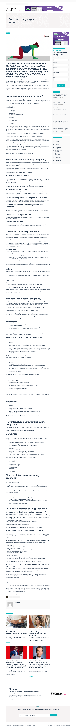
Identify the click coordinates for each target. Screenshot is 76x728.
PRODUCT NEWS (47, 3)
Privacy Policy (49, 725)
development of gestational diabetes (13, 193)
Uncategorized (58, 161)
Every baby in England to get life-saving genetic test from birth (60, 129)
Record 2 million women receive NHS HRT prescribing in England (18, 3)
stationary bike (9, 264)
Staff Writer (16, 32)
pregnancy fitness (16, 596)
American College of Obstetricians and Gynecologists (31, 101)
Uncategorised (58, 160)
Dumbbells (12, 303)
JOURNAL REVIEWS (58, 150)
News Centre (57, 154)
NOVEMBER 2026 (58, 156)
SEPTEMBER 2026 (58, 159)
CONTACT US (67, 3)
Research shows (35, 185)
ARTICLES (53, 3)
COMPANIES (57, 144)
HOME (39, 3)
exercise (10, 596)
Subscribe (61, 85)
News (14, 22)
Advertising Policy (56, 725)
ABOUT (62, 3)
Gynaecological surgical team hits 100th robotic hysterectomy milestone (60, 123)
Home (10, 22)
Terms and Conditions (65, 725)
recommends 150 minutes (17, 429)
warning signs (33, 457)
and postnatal (46, 208)
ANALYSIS (56, 140)
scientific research (34, 99)
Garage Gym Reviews (18, 594)
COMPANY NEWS (58, 147)
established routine (13, 127)
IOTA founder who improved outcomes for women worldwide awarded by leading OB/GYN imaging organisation (60, 116)
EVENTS (57, 3)
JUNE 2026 (57, 151)
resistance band (21, 344)
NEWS (42, 3)
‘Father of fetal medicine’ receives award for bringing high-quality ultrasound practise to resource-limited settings (60, 109)
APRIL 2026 (57, 141)
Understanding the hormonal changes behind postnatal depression (59, 102)
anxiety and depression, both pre (36, 208)
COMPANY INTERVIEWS (59, 146)
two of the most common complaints (14, 180)
